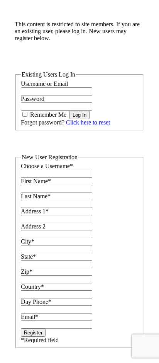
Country (32, 286)
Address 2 (33, 226)
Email (29, 317)
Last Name (36, 196)
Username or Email (44, 83)
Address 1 (35, 211)
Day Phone (36, 301)
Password (32, 98)
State (28, 256)
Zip (26, 271)
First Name (36, 181)
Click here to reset (88, 122)
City (27, 241)
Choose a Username (47, 166)
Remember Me (48, 114)
